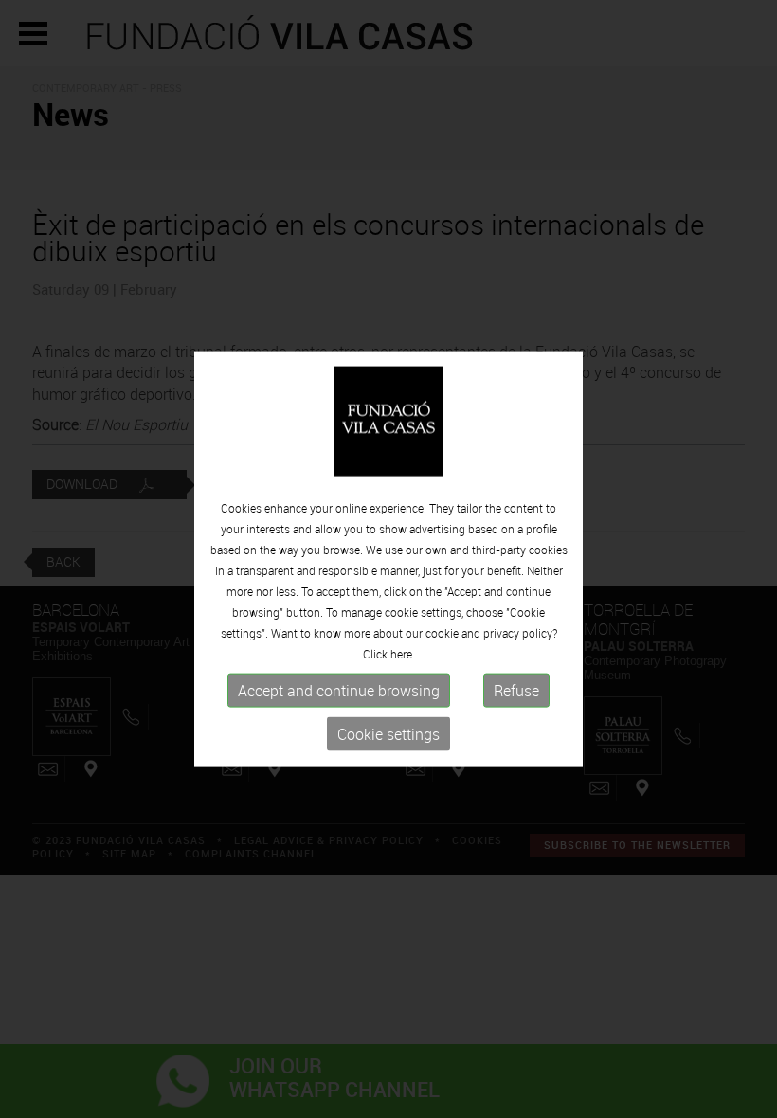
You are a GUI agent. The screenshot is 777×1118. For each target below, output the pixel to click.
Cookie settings (388, 734)
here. (402, 653)
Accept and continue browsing (339, 690)
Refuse (516, 690)
